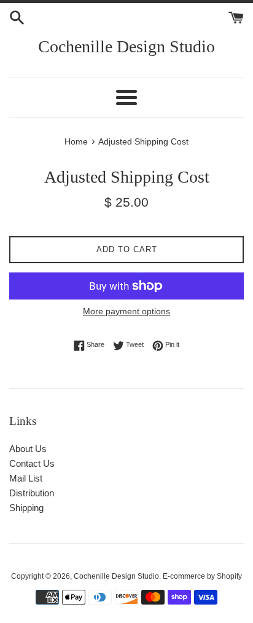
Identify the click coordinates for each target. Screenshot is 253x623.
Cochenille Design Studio (126, 46)
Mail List (25, 478)
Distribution (31, 493)
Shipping (26, 507)
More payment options (126, 311)
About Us (28, 448)
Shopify (229, 576)
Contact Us (32, 463)
